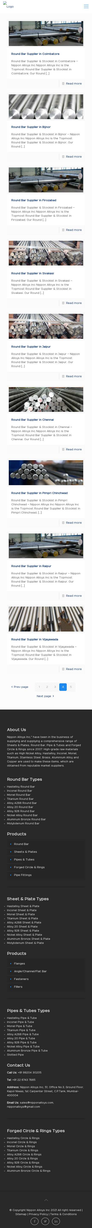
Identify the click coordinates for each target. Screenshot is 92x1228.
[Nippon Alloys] (8, 6)
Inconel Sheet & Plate (22, 910)
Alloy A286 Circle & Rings (24, 1154)
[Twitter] (45, 1221)
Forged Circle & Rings (29, 867)
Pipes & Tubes (24, 859)
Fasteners (21, 979)
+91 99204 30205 (29, 1072)
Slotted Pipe (15, 1054)
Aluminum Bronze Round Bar (26, 819)
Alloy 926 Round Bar (21, 811)
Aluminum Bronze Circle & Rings (28, 1170)
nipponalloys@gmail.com (23, 1106)
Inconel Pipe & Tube (20, 1022)
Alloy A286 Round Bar (22, 803)
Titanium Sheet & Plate (22, 918)
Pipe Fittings (23, 875)
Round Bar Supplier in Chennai (32, 420)
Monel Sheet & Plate (21, 914)
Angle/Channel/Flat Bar (30, 971)
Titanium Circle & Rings (22, 1150)
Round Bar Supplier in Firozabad (33, 200)
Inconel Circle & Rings (22, 1142)
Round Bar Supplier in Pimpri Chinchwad (39, 493)
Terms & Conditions (63, 1214)
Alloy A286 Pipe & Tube (23, 1034)
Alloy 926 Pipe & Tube (22, 1042)
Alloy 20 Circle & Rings (22, 1158)
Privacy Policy (38, 1214)
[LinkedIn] (56, 1221)
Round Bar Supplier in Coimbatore (35, 54)
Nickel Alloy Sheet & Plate (24, 934)
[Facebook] (35, 1221)
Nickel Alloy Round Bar (22, 815)
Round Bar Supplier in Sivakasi (32, 273)
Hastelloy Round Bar (21, 786)
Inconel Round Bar (19, 790)
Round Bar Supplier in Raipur (31, 566)
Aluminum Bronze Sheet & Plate (28, 938)
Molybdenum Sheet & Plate (25, 942)
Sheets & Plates (25, 852)
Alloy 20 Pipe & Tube (21, 1038)
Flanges (19, 963)
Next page (44, 696)
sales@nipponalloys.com (36, 1102)
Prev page (21, 687)
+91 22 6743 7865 (24, 1079)
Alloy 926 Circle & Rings (23, 1162)
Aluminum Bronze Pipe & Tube (27, 1050)
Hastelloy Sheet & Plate (23, 906)
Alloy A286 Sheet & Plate (24, 922)
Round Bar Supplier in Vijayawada (34, 639)
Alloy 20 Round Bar (20, 807)
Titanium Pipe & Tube (21, 1030)
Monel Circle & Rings (21, 1146)
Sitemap (21, 1214)
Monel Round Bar (18, 794)
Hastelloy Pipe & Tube (22, 1018)
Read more (74, 83)
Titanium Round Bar (20, 798)
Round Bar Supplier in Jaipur (31, 346)
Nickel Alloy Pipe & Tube (23, 1046)
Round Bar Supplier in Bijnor (31, 127)
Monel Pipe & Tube (19, 1026)
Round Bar (21, 844)
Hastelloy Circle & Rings (23, 1138)
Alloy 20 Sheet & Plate (22, 926)
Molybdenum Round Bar (23, 823)
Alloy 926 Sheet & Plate (23, 930)
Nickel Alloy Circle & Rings (24, 1166)
